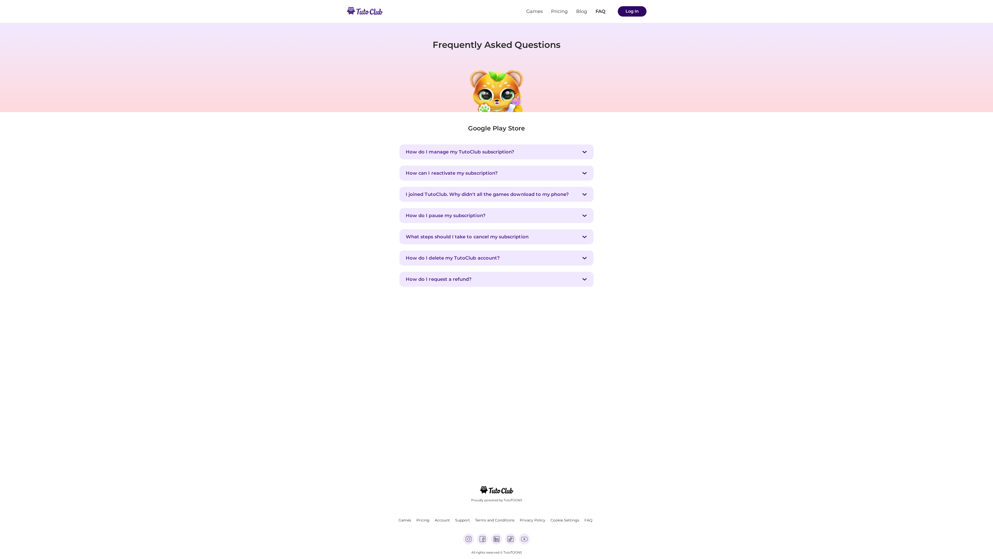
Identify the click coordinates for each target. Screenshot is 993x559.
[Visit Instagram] (468, 539)
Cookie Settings (565, 520)
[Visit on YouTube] (524, 539)
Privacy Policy (532, 520)
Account (442, 520)
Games (534, 11)
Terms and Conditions (495, 520)
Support (462, 520)
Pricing (559, 11)
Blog (581, 11)
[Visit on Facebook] (482, 539)
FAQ (600, 11)
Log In (632, 11)
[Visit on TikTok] (510, 539)
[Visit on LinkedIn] (496, 539)
